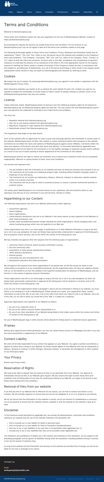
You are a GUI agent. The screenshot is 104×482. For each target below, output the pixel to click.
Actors (29, 12)
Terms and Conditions (76, 479)
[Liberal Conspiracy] (11, 4)
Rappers (20, 12)
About (98, 479)
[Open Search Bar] (97, 12)
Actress (38, 12)
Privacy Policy (61, 479)
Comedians (49, 12)
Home (11, 12)
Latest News (87, 12)
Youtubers (75, 12)
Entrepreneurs (62, 12)
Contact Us (90, 479)
